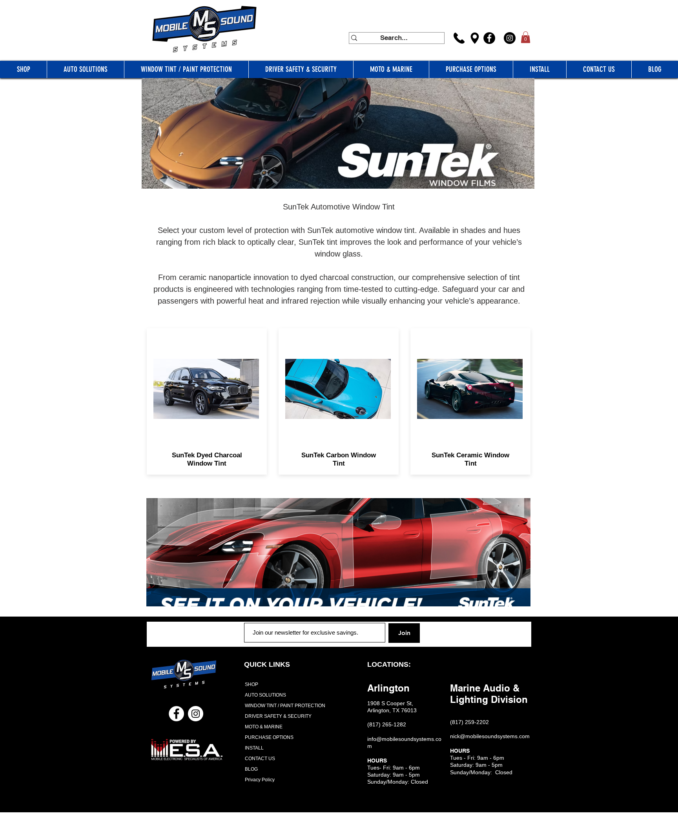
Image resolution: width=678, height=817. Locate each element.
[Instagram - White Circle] (195, 713)
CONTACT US (260, 758)
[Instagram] (510, 38)
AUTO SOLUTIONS (265, 695)
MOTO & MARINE (263, 727)
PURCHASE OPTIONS (269, 737)
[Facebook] (489, 38)
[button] (525, 37)
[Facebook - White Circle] (176, 713)
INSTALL (254, 748)
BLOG (251, 769)
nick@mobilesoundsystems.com (490, 736)
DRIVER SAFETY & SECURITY (278, 716)
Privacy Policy (260, 779)
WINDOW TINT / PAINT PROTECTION (282, 705)
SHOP (251, 684)
